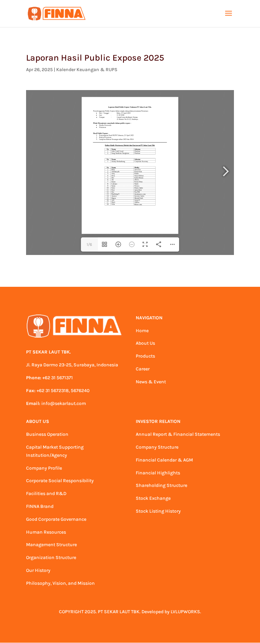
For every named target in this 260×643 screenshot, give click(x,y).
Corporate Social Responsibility (60, 481)
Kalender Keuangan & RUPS (86, 69)
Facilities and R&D (46, 493)
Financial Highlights (158, 473)
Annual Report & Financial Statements (178, 434)
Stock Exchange (153, 498)
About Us (145, 343)
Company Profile (44, 468)
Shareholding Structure (161, 485)
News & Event (151, 382)
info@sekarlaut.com (63, 403)
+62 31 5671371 (57, 378)
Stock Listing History (158, 511)
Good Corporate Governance (56, 519)
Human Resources (46, 532)
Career (143, 369)
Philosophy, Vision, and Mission (60, 583)
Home (142, 331)
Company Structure (157, 447)
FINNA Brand (39, 506)
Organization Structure (51, 557)
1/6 (89, 244)
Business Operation (47, 434)
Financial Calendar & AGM (164, 460)
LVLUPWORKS (185, 612)
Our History (38, 570)
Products (145, 356)
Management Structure (51, 545)
